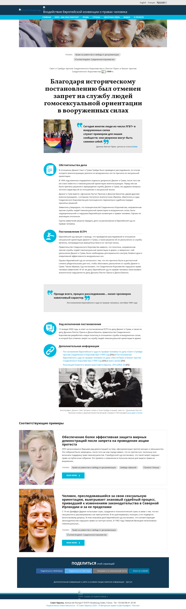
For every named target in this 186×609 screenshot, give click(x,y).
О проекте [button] (139, 17)
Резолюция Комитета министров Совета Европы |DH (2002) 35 (94, 364)
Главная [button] (46, 17)
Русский (161, 2)
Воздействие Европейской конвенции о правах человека (85, 12)
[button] (93, 596)
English (143, 2)
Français (151, 2)
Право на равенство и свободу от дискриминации (97, 54)
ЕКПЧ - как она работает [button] (67, 17)
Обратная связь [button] (112, 17)
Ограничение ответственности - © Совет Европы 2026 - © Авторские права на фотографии (88, 605)
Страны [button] (96, 17)
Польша (155, 467)
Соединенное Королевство (102, 59)
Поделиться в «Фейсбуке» (52, 571)
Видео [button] (127, 17)
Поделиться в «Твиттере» (80, 571)
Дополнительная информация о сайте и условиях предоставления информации (89, 582)
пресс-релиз (114, 360)
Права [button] (86, 17)
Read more (72, 475)
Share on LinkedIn (140, 571)
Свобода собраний (128, 467)
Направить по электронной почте (112, 571)
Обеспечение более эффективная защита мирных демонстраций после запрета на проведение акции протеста (105, 440)
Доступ (129, 582)
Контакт (136, 605)
